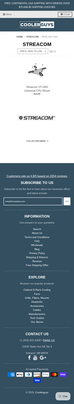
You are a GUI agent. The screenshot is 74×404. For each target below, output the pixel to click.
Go (67, 201)
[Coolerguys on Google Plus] (43, 357)
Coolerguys (41, 392)
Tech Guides (37, 318)
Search (37, 229)
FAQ (37, 241)
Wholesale (37, 245)
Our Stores (37, 321)
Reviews (37, 261)
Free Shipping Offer (37, 265)
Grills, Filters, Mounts (37, 297)
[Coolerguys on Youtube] (35, 357)
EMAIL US (49, 340)
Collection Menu (36, 141)
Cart (67, 14)
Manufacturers (37, 314)
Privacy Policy (37, 253)
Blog (37, 249)
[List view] (54, 51)
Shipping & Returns (37, 257)
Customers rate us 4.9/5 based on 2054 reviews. (37, 176)
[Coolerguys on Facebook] (29, 357)
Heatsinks (37, 301)
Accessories (37, 305)
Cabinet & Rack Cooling (37, 289)
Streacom (32, 37)
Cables (37, 309)
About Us (37, 233)
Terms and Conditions (37, 237)
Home (20, 37)
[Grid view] (51, 51)
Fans (37, 293)
